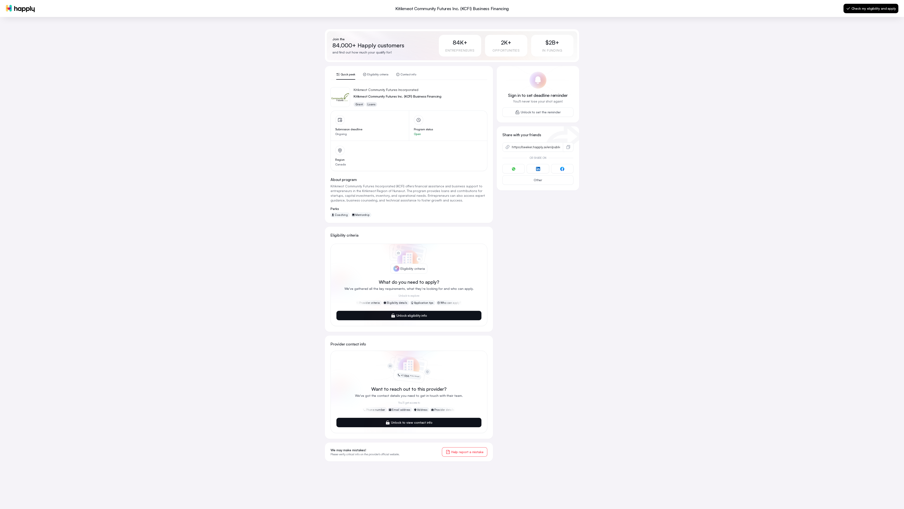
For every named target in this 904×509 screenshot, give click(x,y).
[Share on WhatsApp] (513, 168)
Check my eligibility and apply (874, 8)
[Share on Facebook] (562, 168)
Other (538, 180)
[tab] (345, 76)
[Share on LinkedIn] (538, 168)
